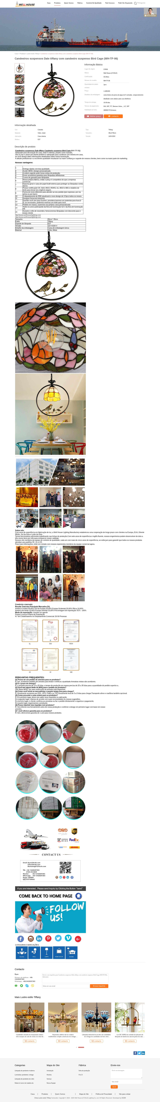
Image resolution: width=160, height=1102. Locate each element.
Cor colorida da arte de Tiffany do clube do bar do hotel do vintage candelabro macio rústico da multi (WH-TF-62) (129, 1036)
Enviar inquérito (99, 986)
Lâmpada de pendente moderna (25, 1070)
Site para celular (124, 1094)
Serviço (49, 1079)
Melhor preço (95, 116)
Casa (48, 3)
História (49, 1075)
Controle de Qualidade (93, 3)
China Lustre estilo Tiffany (42, 1098)
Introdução (50, 1070)
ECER (124, 1098)
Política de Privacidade (104, 1094)
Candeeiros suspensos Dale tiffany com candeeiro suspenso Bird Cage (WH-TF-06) (66, 53)
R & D (81, 1075)
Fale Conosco (110, 3)
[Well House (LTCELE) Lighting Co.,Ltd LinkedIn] (143, 1053)
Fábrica (79, 3)
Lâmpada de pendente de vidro (24, 1079)
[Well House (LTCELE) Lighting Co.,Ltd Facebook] (135, 1053)
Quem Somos (68, 3)
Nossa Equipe (51, 1083)
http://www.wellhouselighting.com (28, 215)
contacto (114, 116)
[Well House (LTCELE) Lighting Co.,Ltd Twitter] (139, 1053)
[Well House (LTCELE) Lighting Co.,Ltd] (25, 4)
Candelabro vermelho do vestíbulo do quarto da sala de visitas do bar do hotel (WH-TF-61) (96, 1035)
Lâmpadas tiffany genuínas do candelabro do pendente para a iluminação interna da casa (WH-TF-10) (29, 1036)
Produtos (57, 3)
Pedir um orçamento (125, 3)
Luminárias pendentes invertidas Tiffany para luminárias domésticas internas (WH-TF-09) (63, 1035)
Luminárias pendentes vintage (24, 1075)
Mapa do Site (84, 1094)
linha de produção (84, 1070)
